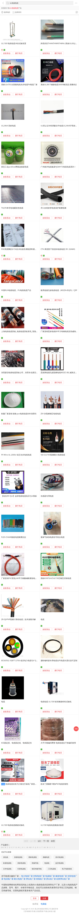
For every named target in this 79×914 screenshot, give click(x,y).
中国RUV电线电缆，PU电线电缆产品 (16, 290)
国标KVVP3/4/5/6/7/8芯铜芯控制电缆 (56, 578)
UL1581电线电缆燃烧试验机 (12, 825)
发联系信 (6, 53)
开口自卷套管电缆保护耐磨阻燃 (53, 208)
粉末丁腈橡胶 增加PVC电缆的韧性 (54, 784)
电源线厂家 (50, 876)
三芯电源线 (52, 869)
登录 (35, 898)
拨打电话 (18, 53)
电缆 (42, 619)
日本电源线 (7, 869)
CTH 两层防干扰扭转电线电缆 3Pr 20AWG (58, 249)
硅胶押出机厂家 (63, 878)
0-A (2, 847)
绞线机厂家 (41, 878)
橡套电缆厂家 (61, 876)
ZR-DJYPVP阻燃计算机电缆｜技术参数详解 (18, 619)
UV (45, 847)
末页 (53, 841)
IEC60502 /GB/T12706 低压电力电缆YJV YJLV (19, 660)
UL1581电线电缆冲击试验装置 (13, 43)
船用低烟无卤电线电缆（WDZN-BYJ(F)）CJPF (59, 290)
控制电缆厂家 (39, 876)
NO (30, 847)
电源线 (46, 863)
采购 (76, 729)
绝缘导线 (35, 863)
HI (19, 847)
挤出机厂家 (51, 878)
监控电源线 (59, 863)
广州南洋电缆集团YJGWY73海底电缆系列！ (58, 167)
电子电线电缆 (67, 869)
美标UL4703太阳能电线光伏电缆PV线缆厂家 (19, 84)
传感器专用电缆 (47, 496)
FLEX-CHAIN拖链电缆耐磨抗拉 (13, 537)
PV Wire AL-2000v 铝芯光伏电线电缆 (16, 455)
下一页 (46, 841)
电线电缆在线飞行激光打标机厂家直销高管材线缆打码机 (28, 784)
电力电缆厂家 (27, 876)
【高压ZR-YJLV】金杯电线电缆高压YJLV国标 (19, 496)
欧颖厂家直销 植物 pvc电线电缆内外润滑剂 (18, 413)
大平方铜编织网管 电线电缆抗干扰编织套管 (58, 743)
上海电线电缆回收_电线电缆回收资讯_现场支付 (20, 331)
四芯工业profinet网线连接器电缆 (14, 167)
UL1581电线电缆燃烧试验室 (52, 825)
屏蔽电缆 (46, 857)
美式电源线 (59, 857)
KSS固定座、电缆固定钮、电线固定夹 (16, 743)
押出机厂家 (31, 878)
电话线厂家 (8, 878)
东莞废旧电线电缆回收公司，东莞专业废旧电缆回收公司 (24, 372)
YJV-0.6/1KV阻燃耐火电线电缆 (53, 455)
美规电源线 (18, 857)
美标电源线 (21, 863)
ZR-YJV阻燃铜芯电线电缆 (51, 413)
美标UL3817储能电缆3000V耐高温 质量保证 (59, 84)
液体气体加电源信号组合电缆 (52, 537)
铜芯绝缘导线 (37, 869)
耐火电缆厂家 (20, 878)
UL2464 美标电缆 (8, 125)
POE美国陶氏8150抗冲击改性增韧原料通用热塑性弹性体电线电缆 (28, 249)
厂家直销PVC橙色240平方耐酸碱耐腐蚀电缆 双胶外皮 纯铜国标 (27, 578)
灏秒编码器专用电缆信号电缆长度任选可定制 (59, 660)
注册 (44, 898)
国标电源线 (33, 857)
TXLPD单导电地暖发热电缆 (12, 208)
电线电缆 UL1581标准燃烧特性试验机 (56, 701)
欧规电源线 (7, 863)
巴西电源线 (21, 869)
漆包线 (5, 857)
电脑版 (44, 903)
